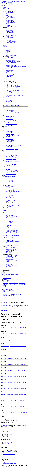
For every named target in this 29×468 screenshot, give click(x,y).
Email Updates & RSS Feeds (9, 463)
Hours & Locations (17, 293)
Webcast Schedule (10, 215)
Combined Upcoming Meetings (13, 122)
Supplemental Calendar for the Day (14, 112)
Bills (4, 150)
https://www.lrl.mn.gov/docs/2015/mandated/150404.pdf (13, 358)
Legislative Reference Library (12, 85)
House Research (9, 31)
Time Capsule (10, 284)
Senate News (6, 460)
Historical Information (8, 431)
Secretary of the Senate (11, 65)
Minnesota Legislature (7, 2)
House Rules (9, 38)
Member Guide (9, 251)
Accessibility (9, 101)
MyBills (8, 169)
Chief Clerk (8, 28)
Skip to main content (5, 1)
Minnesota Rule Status (11, 200)
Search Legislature (5, 3)
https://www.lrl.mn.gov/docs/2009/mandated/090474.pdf (13, 376)
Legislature (5, 283)
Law (4, 175)
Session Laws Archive (11, 190)
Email (20, 451)
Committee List (9, 20)
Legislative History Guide (12, 255)
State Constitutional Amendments (13, 205)
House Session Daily (10, 247)
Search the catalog (5, 422)
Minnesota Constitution (11, 204)
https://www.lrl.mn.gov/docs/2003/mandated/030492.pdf (13, 394)
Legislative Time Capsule (11, 260)
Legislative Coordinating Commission (14, 84)
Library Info (6, 291)
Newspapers (6, 280)
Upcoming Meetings (10, 22)
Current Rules (9, 196)
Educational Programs (11, 41)
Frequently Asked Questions (9, 436)
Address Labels (9, 75)
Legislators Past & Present (12, 256)
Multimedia (5, 207)
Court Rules (9, 206)
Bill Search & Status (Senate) (12, 161)
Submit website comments (9, 454)
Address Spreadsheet (10, 43)
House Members (10, 12)
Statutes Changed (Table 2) (12, 192)
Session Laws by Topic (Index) (13, 189)
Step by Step (6, 290)
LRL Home (3, 302)
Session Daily (9, 217)
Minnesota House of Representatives (11, 8)
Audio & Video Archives (11, 216)
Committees (6, 126)
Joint (4, 77)
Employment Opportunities (9, 295)
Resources (11, 290)
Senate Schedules (10, 116)
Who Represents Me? (11, 17)
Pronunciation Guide (10, 42)
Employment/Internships (8, 433)
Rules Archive (9, 199)
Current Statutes (9, 181)
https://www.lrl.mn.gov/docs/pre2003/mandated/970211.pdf (14, 412)
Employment (9, 16)
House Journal (9, 37)
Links (4, 288)
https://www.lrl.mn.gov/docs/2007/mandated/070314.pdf (13, 382)
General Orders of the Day (12, 120)
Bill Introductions (10, 156)
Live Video (8, 214)
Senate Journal (9, 70)
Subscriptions (9, 76)
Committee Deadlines (11, 26)
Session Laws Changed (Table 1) (13, 191)
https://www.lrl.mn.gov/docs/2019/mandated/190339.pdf (13, 346)
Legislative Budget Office (12, 82)
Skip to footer (22, 1)
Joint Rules (8, 40)
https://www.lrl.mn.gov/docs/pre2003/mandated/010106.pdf (14, 400)
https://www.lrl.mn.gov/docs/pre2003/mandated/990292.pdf (14, 406)
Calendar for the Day (11, 111)
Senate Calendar (9, 119)
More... (7, 96)
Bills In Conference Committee (13, 147)
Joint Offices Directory (11, 99)
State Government (13, 283)
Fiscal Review (9, 264)
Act (15, 157)
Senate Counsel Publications (12, 241)
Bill (12, 157)
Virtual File (15, 284)
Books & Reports (7, 278)
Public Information (10, 32)
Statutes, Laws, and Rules (9, 176)
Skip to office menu (14, 1)
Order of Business (10, 110)
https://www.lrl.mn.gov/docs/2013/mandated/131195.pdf (13, 364)
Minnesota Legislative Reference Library (10, 274)
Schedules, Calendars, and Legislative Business (13, 105)
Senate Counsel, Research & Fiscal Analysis (16, 66)
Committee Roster (10, 21)
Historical (5, 281)
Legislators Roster (10, 250)
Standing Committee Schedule (13, 23)
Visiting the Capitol (7, 434)
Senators (8, 50)
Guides (5, 286)
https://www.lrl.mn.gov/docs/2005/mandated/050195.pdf (13, 388)
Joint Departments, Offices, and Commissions (13, 79)
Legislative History (7, 289)
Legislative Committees (8, 127)
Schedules (5, 104)
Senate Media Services (11, 225)
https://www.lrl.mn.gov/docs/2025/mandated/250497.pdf (13, 327)
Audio (12, 214)
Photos (7, 219)
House (4, 7)
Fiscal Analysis (9, 30)
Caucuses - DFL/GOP (11, 35)
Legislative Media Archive (12, 230)
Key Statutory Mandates (17, 294)
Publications (6, 234)
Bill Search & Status (10, 167)
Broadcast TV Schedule (11, 124)
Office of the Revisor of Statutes (13, 87)
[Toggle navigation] (1, 5)
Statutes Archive (9, 184)
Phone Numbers (7, 452)
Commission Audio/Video (12, 232)
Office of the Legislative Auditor (13, 86)
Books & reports (10, 267)
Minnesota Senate (7, 46)
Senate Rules (9, 71)
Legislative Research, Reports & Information (13, 235)
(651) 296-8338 (6, 451)
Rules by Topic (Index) (11, 197)
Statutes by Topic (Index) (11, 182)
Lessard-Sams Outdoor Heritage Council (15, 95)
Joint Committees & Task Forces (13, 145)
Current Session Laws (11, 174)
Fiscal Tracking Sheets (11, 159)
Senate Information (10, 252)
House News (6, 459)
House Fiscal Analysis (11, 239)
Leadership (8, 13)
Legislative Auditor (10, 242)
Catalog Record (4, 310)
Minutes (8, 25)
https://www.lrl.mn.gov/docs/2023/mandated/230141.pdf (13, 333)
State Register (9, 201)
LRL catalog (5, 425)
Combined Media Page (11, 229)
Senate (4, 45)
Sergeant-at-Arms (10, 33)
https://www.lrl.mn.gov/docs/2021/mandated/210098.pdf (13, 340)
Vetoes (7, 172)
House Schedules (10, 109)
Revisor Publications (10, 244)
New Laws (8, 266)
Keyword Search (10, 180)
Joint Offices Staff (10, 100)
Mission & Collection (8, 293)
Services (10, 294)
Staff (7, 15)
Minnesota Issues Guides (11, 265)
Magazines (5, 279)
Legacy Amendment (10, 102)
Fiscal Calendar (9, 114)
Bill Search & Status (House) (12, 155)
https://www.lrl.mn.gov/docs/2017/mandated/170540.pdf (13, 352)
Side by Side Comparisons (12, 149)
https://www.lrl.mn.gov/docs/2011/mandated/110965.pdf (13, 370)
